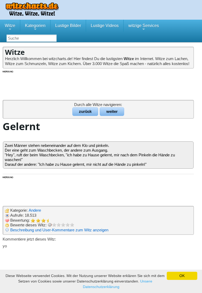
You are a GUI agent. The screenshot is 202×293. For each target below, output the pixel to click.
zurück (85, 111)
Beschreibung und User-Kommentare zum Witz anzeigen (59, 230)
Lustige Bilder (68, 25)
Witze (10, 27)
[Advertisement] (99, 85)
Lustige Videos (105, 25)
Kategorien (35, 27)
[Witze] (32, 14)
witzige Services (143, 27)
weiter (112, 111)
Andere (35, 210)
